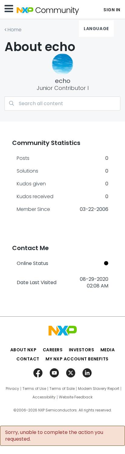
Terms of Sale (62, 388)
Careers (53, 350)
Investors (81, 350)
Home (15, 29)
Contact (27, 359)
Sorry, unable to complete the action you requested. (54, 435)
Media (107, 350)
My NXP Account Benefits (77, 359)
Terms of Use (34, 388)
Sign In (111, 10)
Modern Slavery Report (98, 388)
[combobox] (62, 103)
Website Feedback (76, 397)
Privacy (12, 388)
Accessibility (44, 397)
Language (96, 29)
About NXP (23, 350)
